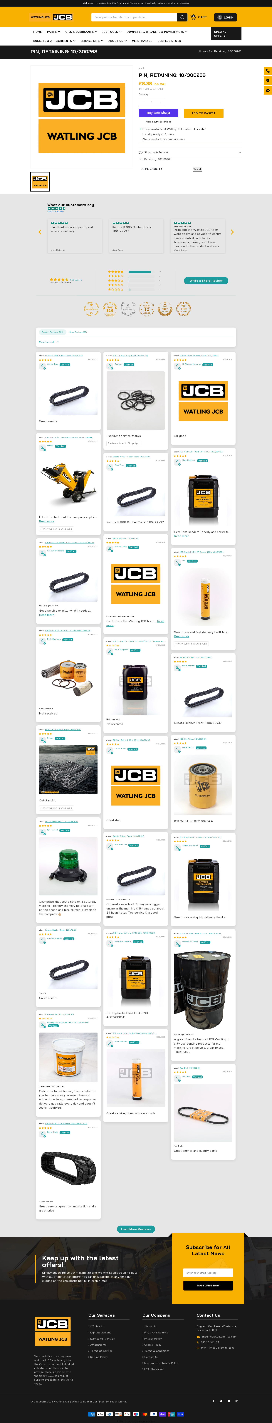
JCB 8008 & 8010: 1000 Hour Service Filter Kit (67, 631)
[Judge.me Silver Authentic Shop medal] (128, 309)
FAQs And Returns (156, 1332)
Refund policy (98, 1357)
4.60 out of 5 (76, 280)
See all (197, 169)
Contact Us (151, 1357)
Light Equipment (100, 1332)
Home (202, 51)
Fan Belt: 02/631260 (190, 1068)
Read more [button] (46, 521)
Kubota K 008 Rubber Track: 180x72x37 (64, 356)
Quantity (143, 94)
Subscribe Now (208, 1285)
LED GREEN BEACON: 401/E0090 (61, 821)
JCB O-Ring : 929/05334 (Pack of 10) (130, 356)
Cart (200, 17)
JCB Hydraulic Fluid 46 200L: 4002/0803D (200, 933)
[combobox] (134, 17)
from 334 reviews (55, 211)
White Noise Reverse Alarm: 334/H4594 (199, 356)
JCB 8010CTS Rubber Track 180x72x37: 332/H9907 (69, 542)
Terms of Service (101, 1351)
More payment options (158, 121)
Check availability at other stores (163, 139)
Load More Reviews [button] (136, 1229)
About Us (150, 1326)
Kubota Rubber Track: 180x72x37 (195, 657)
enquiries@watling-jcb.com (219, 1336)
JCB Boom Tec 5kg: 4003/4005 (59, 1014)
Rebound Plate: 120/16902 (125, 538)
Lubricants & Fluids (102, 1338)
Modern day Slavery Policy (161, 1363)
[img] (138, 208)
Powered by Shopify (146, 1421)
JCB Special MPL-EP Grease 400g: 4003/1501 (202, 552)
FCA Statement (154, 1369)
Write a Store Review (206, 281)
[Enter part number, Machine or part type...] (182, 17)
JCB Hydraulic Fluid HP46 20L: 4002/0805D (201, 452)
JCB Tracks (96, 1326)
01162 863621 (210, 1342)
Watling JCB (130, 1421)
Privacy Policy (153, 1338)
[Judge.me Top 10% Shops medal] (165, 309)
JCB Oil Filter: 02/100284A (193, 739)
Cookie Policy (152, 1345)
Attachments (98, 1345)
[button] (190, 152)
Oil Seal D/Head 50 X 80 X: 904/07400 (131, 740)
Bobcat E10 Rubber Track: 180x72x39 (63, 729)
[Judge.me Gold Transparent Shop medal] (91, 309)
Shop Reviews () (78, 332)
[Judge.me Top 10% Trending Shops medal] (183, 309)
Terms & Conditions (156, 1351)
